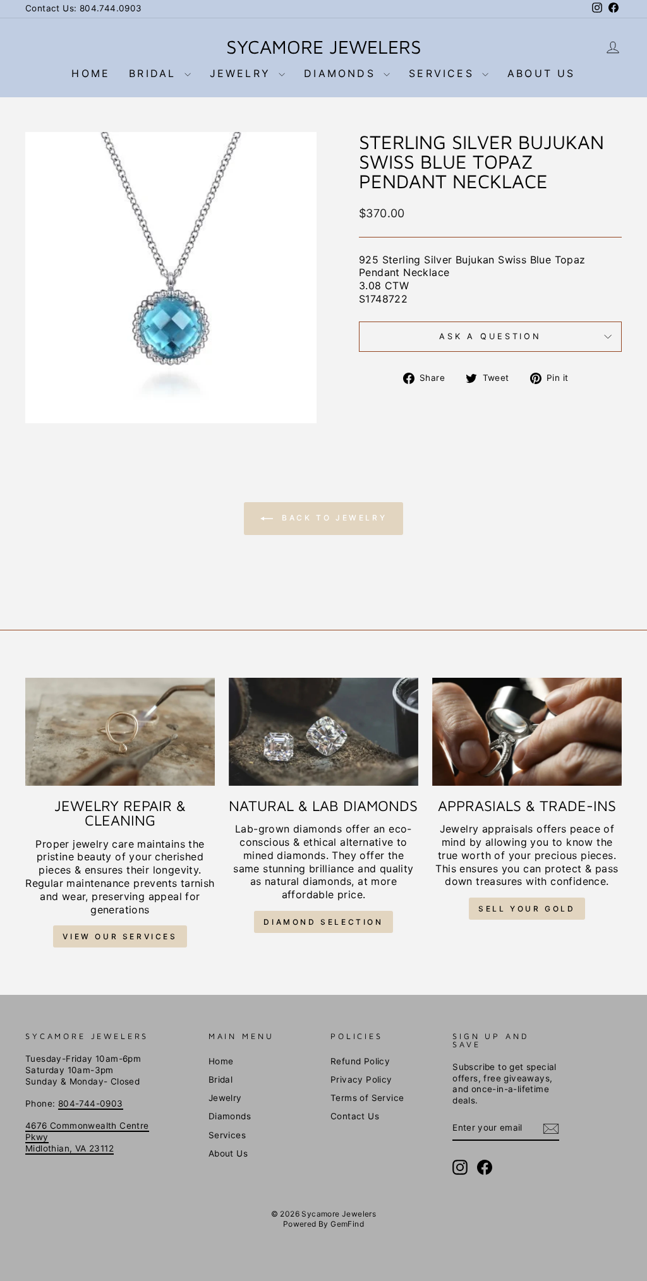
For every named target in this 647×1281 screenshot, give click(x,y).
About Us (541, 73)
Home (90, 73)
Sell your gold (526, 908)
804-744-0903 (90, 1103)
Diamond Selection (323, 922)
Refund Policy (360, 1061)
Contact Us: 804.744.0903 (83, 8)
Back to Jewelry (332, 518)
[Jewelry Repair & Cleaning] (120, 731)
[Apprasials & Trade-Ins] (527, 731)
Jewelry (243, 73)
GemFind (347, 1224)
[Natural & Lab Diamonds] (323, 731)
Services (444, 73)
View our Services (120, 936)
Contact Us (354, 1116)
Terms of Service (367, 1098)
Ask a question (490, 336)
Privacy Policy (361, 1079)
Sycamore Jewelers (323, 46)
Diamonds (342, 73)
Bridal (155, 73)
